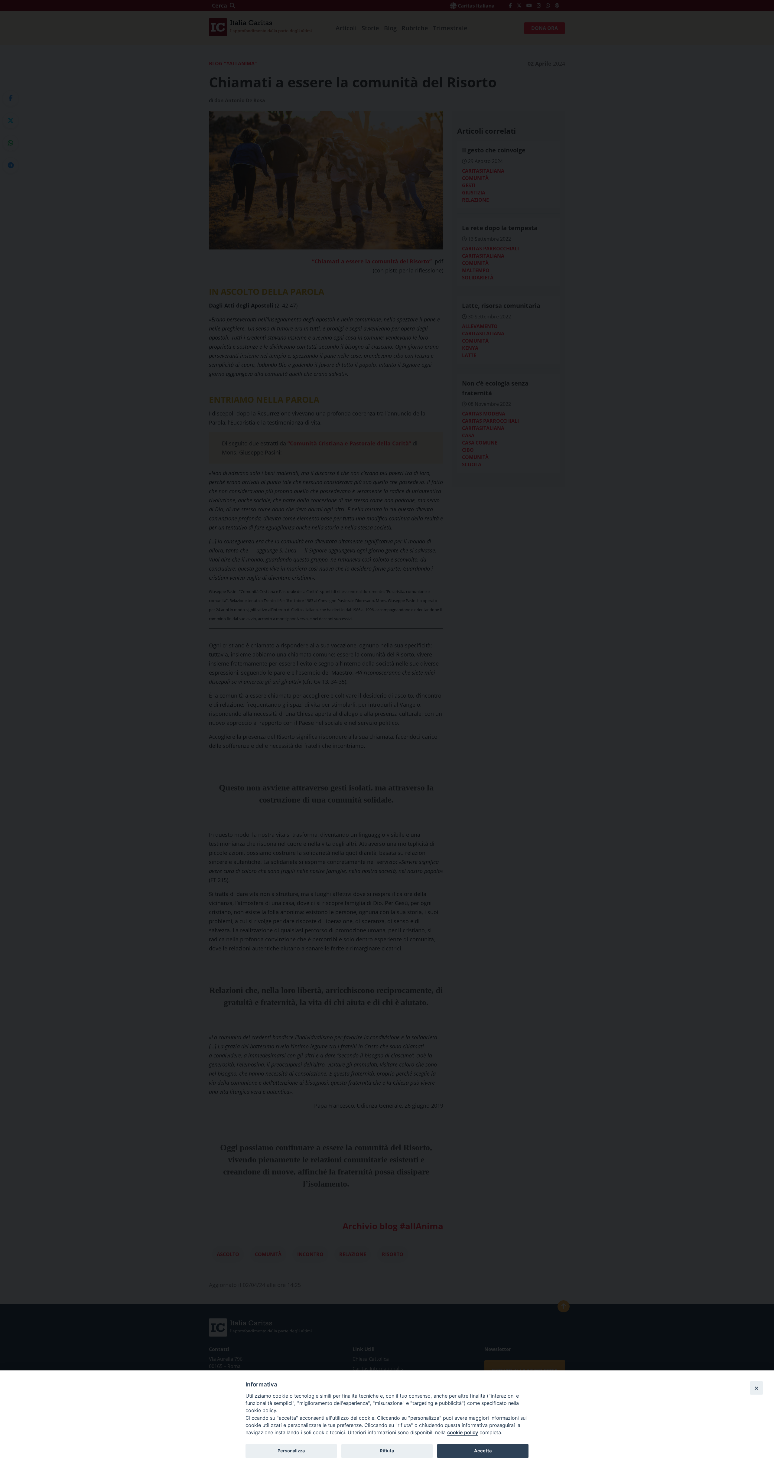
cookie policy (462, 1432)
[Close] (756, 1388)
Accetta (483, 1451)
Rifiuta (387, 1451)
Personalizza (291, 1451)
